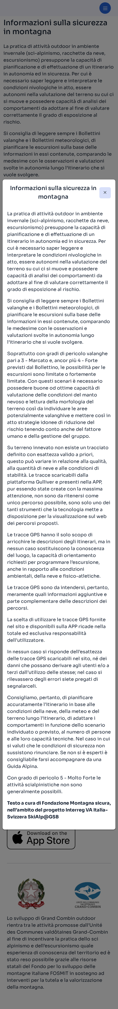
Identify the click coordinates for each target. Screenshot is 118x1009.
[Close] (105, 192)
